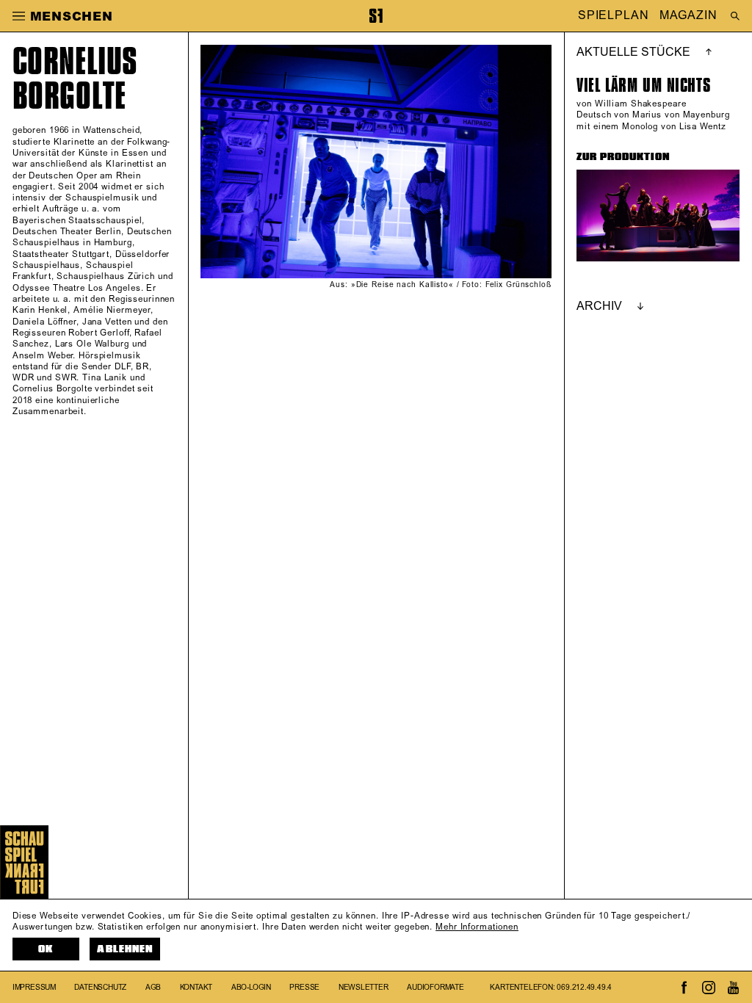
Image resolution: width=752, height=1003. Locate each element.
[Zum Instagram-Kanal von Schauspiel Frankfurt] (708, 987)
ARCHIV (599, 306)
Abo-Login (251, 987)
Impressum (34, 987)
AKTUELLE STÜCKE (633, 52)
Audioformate (435, 987)
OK (45, 949)
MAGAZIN (688, 16)
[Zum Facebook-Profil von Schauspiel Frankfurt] (684, 987)
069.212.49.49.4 (584, 987)
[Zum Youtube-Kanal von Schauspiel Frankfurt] (733, 987)
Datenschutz (100, 987)
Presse (304, 987)
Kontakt (196, 987)
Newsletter (363, 987)
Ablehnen (124, 949)
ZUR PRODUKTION (622, 156)
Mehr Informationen (476, 927)
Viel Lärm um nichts (643, 85)
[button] (18, 15)
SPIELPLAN (613, 16)
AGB (153, 987)
